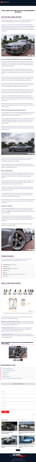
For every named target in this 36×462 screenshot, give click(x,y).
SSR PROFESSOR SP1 (14, 268)
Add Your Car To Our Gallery (18, 383)
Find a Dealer (4, 374)
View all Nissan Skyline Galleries (7, 368)
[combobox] (18, 391)
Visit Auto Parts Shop (5, 372)
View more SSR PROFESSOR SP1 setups (8, 370)
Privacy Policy (24, 460)
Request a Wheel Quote (6, 376)
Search (5, 411)
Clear (33, 414)
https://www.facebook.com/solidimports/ (15, 378)
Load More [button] (18, 450)
